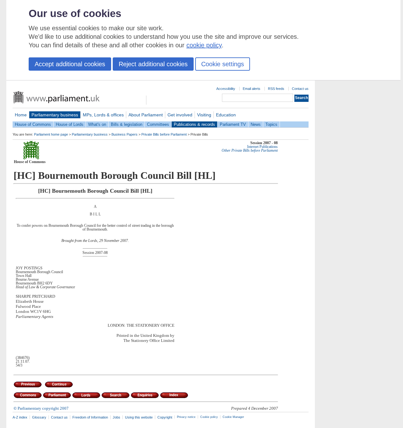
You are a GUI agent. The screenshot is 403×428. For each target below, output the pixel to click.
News (256, 124)
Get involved (179, 114)
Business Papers (124, 134)
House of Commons (33, 124)
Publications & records (194, 124)
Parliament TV (233, 124)
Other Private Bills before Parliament (250, 150)
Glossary (39, 417)
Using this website (139, 417)
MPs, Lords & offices (103, 114)
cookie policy (204, 45)
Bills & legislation (126, 124)
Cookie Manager (233, 417)
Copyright (164, 417)
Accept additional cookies (70, 64)
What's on (97, 124)
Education (226, 114)
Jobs (116, 417)
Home (21, 114)
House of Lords (69, 124)
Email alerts (251, 89)
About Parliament (145, 114)
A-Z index (20, 417)
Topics (271, 124)
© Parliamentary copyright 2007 (41, 408)
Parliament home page (51, 134)
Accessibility (225, 89)
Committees (158, 124)
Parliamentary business (54, 114)
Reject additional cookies (153, 64)
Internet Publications (262, 147)
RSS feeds (276, 89)
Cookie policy (209, 417)
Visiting (204, 114)
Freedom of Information (90, 417)
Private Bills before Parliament (164, 134)
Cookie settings (222, 64)
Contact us (300, 89)
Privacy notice (186, 417)
